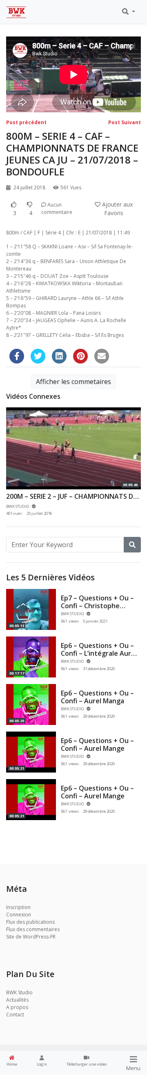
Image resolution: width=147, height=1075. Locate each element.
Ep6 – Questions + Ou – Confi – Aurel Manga (97, 697)
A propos (17, 1007)
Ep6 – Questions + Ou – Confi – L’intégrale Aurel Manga (99, 653)
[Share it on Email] (101, 356)
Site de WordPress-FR (31, 936)
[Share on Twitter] (38, 356)
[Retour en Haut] (23, 1026)
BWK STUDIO (73, 613)
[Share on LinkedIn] (59, 356)
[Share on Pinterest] (80, 356)
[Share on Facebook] (16, 356)
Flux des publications (30, 921)
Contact (15, 1014)
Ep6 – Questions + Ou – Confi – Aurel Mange (97, 744)
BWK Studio (19, 992)
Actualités (17, 999)
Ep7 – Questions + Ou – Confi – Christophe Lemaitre (97, 605)
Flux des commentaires (33, 929)
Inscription (18, 907)
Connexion (18, 914)
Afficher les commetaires (73, 381)
